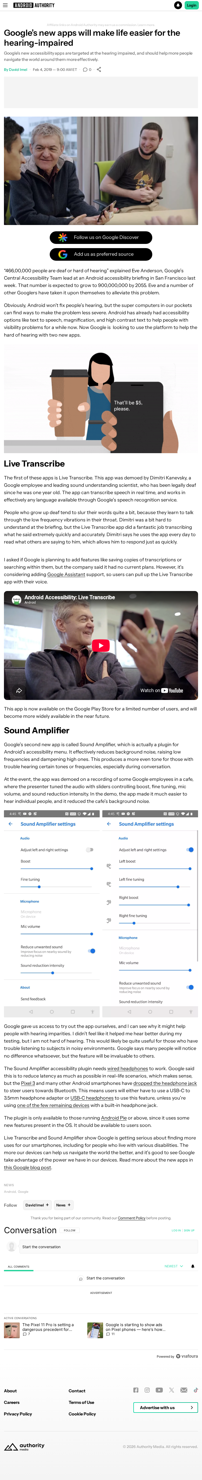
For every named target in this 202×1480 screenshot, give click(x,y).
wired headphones (127, 1068)
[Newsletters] (184, 1390)
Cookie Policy (82, 1413)
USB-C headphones (92, 1098)
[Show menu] (5, 5)
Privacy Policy (18, 1413)
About (10, 1390)
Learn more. (146, 25)
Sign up (189, 1230)
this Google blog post (27, 1167)
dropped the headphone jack (165, 1083)
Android (10, 1192)
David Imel (18, 69)
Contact (77, 1390)
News (9, 1185)
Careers (11, 1402)
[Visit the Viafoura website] (187, 1356)
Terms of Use (81, 1402)
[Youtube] (159, 1390)
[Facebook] (135, 1390)
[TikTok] (196, 1390)
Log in (176, 1230)
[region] (101, 1293)
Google (23, 1192)
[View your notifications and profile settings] (193, 1266)
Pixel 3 (28, 1083)
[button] (101, 5)
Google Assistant (66, 574)
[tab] (18, 1266)
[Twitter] (171, 1390)
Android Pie (114, 1118)
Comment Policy (131, 1218)
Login (191, 5)
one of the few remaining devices (53, 1105)
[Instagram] (147, 1390)
